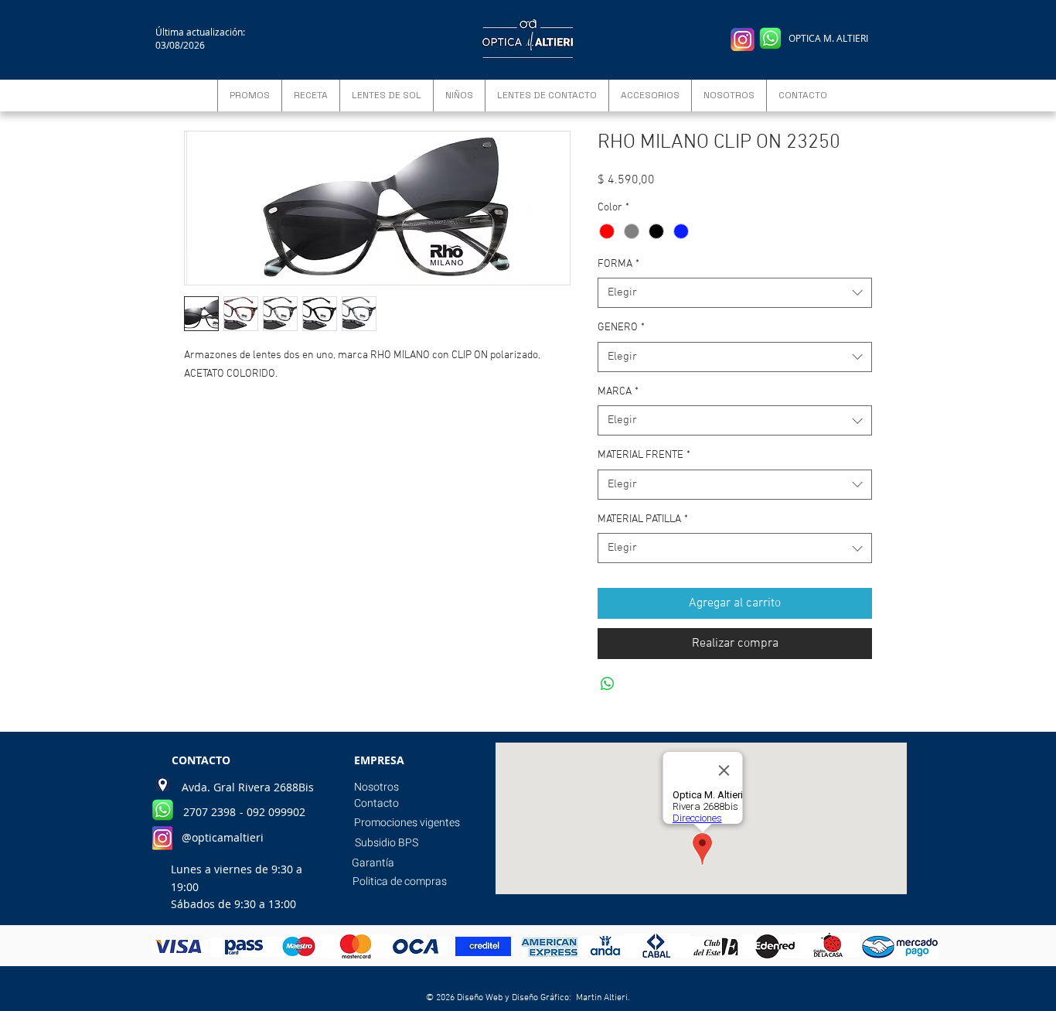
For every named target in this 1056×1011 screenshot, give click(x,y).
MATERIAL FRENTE (644, 455)
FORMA (618, 264)
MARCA (618, 391)
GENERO (621, 327)
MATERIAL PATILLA (643, 519)
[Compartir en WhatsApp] (607, 684)
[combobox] (735, 293)
